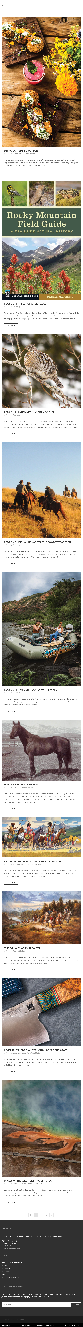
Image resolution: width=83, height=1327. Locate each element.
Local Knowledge (19, 1053)
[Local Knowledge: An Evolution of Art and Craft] (41, 1012)
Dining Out (17, 153)
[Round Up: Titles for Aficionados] (41, 240)
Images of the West (20, 1183)
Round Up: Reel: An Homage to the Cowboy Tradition (37, 542)
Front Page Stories (28, 153)
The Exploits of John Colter (22, 948)
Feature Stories (19, 951)
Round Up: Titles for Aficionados (25, 304)
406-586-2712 (7, 1246)
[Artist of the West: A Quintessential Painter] (41, 837)
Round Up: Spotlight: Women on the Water (31, 689)
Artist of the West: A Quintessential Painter (33, 861)
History (15, 787)
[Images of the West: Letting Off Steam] (41, 1128)
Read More (10, 172)
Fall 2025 (9, 153)
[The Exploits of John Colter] (41, 917)
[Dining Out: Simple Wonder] (41, 82)
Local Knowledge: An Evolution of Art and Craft (36, 1050)
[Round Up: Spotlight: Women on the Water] (41, 629)
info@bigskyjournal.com (11, 1248)
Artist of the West (19, 864)
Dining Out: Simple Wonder (21, 150)
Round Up (16, 307)
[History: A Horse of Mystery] (41, 750)
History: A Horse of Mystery (22, 784)
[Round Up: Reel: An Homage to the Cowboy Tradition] (41, 490)
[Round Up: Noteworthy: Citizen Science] (41, 371)
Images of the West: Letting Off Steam (28, 1180)
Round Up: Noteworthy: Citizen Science (29, 412)
